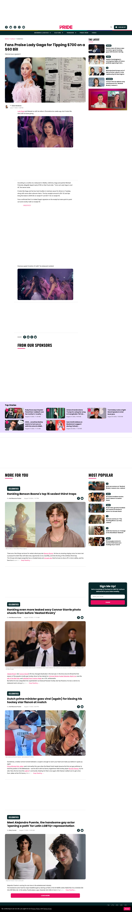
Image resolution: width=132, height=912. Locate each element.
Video (94, 33)
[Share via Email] (28, 337)
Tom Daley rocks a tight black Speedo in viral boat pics (117, 412)
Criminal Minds (53, 676)
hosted (61, 676)
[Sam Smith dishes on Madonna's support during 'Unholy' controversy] (55, 425)
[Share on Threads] (31, 337)
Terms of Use (47, 908)
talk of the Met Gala (13, 678)
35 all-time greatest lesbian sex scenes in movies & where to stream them (115, 509)
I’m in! (108, 602)
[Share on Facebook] (24, 337)
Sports (108, 56)
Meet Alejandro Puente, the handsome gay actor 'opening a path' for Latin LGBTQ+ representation (41, 824)
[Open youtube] (23, 27)
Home (7, 39)
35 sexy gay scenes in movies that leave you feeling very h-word (113, 543)
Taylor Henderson (16, 105)
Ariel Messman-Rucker (15, 498)
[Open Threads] (15, 27)
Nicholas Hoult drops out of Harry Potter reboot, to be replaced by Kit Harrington (115, 72)
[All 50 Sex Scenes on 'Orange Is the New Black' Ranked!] (97, 530)
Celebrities (19, 39)
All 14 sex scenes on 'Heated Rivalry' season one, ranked (115, 487)
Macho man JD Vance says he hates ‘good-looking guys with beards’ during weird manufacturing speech (115, 51)
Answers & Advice (41, 33)
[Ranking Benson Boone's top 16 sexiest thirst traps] (45, 524)
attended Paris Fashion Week (32, 678)
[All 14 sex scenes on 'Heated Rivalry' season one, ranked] (97, 486)
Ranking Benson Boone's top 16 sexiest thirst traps (41, 494)
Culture (57, 33)
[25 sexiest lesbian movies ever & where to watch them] (97, 497)
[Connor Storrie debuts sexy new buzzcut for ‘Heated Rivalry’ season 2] (97, 82)
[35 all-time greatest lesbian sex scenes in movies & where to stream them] (97, 508)
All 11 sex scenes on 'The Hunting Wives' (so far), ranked (114, 520)
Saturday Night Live (70, 676)
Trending (70, 33)
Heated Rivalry (11, 674)
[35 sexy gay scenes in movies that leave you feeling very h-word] (97, 541)
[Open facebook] (6, 27)
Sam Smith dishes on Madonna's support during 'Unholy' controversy (74, 425)
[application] (108, 99)
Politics (109, 45)
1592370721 (27, 205)
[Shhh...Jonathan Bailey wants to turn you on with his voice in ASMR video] (14, 425)
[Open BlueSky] (10, 27)
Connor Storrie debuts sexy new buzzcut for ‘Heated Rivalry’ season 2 (115, 83)
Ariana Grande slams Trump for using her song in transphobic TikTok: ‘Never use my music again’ (76, 414)
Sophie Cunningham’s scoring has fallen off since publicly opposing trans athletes (115, 62)
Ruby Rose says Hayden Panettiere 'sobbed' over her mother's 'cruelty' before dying (34, 413)
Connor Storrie (23, 674)
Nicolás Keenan (74, 768)
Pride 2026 (84, 33)
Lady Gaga (21, 111)
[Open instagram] (19, 27)
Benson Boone (48, 553)
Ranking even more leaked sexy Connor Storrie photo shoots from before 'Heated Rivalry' (44, 611)
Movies (108, 494)
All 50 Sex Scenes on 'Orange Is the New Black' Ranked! (116, 532)
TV (107, 68)
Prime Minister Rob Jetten (15, 766)
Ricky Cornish (12, 830)
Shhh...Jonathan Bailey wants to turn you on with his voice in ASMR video (34, 425)
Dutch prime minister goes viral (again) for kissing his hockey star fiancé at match (44, 700)
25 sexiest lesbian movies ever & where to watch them (114, 498)
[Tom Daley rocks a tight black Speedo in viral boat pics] (96, 413)
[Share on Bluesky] (35, 337)
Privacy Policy (35, 908)
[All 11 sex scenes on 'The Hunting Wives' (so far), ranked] (97, 519)
